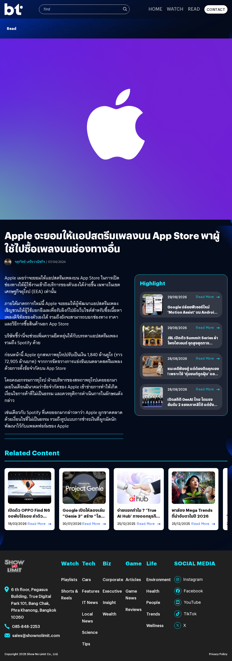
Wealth (109, 614)
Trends (153, 614)
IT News (90, 602)
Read (194, 8)
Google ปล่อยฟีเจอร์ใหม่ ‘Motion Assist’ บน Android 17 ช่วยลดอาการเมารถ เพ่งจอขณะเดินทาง (192, 314)
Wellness (155, 625)
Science (90, 632)
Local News (87, 617)
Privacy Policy (218, 654)
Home (155, 8)
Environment (158, 579)
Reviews (134, 609)
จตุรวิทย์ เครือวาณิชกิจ (30, 262)
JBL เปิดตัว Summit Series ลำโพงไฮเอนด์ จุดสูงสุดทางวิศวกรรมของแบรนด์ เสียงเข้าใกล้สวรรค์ (192, 345)
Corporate (113, 579)
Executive (112, 591)
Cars (86, 579)
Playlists (69, 579)
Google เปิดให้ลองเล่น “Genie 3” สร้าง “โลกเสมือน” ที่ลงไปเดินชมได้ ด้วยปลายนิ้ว (84, 518)
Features (90, 591)
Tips (86, 644)
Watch (175, 8)
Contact (216, 9)
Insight (109, 602)
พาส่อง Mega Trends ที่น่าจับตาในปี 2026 (192, 513)
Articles (133, 579)
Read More (205, 297)
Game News (131, 594)
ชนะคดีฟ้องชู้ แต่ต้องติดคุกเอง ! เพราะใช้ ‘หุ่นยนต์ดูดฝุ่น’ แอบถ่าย (193, 373)
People (153, 602)
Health (152, 591)
